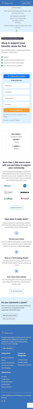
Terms (5, 117)
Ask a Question (8, 348)
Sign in (18, 120)
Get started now (17, 291)
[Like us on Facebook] (4, 401)
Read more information (9, 318)
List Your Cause (22, 360)
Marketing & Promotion (25, 365)
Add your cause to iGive (10, 315)
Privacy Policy (5, 384)
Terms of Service (6, 387)
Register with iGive (17, 110)
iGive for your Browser (8, 363)
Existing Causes (23, 362)
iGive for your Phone (7, 365)
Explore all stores (16, 207)
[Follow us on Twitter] (2, 401)
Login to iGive (26, 3)
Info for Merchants (6, 382)
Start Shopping (5, 368)
